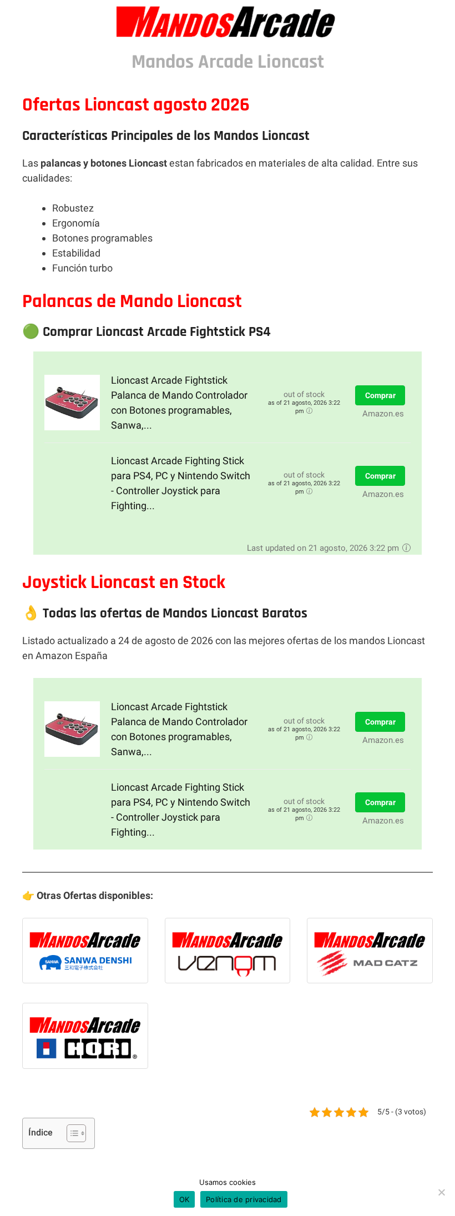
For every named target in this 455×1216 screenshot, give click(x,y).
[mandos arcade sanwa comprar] (85, 953)
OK (184, 1199)
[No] (441, 1192)
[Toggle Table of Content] (70, 1133)
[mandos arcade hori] (85, 1038)
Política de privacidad (244, 1199)
